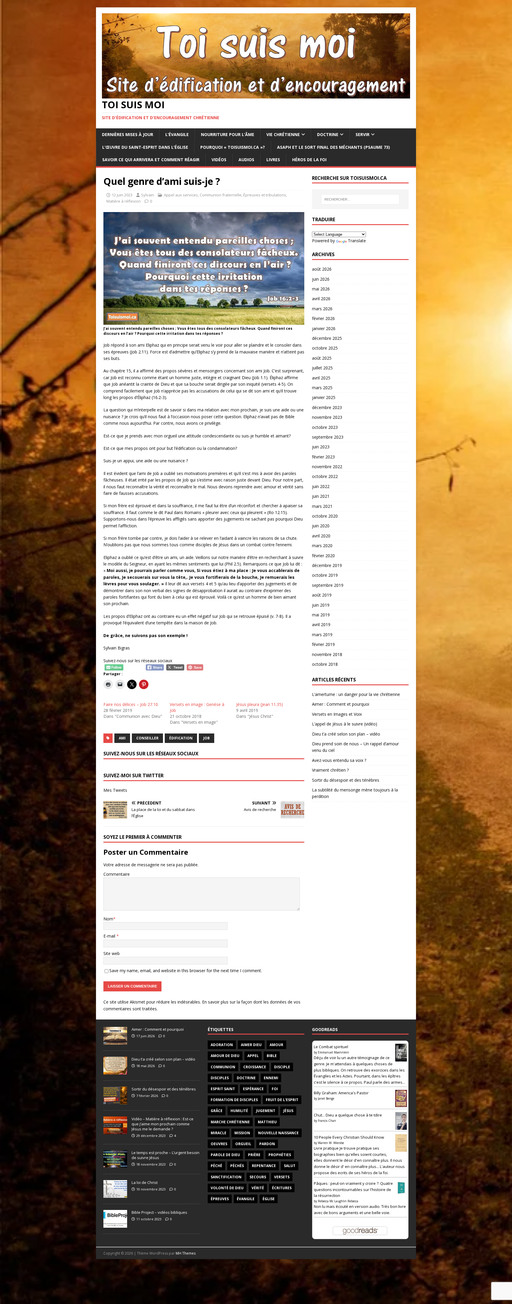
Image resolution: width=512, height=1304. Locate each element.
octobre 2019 (325, 575)
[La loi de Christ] (115, 1195)
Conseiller (147, 738)
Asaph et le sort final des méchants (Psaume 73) (333, 147)
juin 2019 (320, 605)
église (269, 1198)
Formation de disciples (234, 1099)
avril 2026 (321, 298)
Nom (108, 919)
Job (206, 738)
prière (254, 1154)
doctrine (246, 1077)
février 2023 (323, 457)
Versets (281, 1176)
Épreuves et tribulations (264, 195)
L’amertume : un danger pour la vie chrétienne (356, 694)
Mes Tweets (115, 790)
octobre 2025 (325, 348)
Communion (223, 1066)
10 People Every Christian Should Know (349, 1137)
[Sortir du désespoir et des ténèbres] (115, 1101)
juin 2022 (320, 486)
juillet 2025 (322, 368)
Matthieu (267, 1121)
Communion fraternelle (220, 195)
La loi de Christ (145, 1182)
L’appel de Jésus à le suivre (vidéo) (344, 724)
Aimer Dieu (251, 1044)
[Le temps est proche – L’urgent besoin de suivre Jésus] (115, 1165)
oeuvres (219, 1143)
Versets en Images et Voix (337, 714)
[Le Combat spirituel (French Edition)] (401, 1059)
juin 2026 (320, 279)
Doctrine (327, 134)
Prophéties (279, 1154)
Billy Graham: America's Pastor (341, 1092)
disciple (282, 1066)
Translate (357, 240)
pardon (267, 1143)
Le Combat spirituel (331, 1046)
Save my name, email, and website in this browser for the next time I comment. (185, 970)
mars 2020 (322, 545)
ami (122, 738)
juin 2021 (320, 496)
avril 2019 (321, 624)
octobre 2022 (325, 476)
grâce (217, 1110)
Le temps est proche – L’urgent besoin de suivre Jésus (165, 1155)
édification (181, 738)
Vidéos (219, 159)
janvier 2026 (323, 328)
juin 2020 (320, 526)
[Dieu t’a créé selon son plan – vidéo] (115, 1071)
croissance (254, 1066)
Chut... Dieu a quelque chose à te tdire (348, 1115)
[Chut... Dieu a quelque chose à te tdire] (401, 1127)
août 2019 (322, 595)
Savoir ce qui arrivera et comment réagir (150, 159)
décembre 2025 (327, 338)
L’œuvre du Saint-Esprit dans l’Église (145, 147)
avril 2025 (321, 378)
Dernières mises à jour (127, 134)
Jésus (288, 1110)
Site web (111, 953)
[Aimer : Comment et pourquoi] (115, 1041)
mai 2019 (321, 615)
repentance (264, 1165)
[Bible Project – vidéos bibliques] (115, 1224)
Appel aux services (181, 195)
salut (289, 1165)
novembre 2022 (327, 466)
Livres (273, 159)
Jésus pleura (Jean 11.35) (259, 704)
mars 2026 (322, 308)
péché (216, 1165)
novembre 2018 (327, 654)
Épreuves (220, 1198)
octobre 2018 (325, 664)
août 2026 (322, 269)
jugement (265, 1110)
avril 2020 (321, 536)
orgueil (243, 1143)
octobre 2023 (325, 427)
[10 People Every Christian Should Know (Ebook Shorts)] (401, 1148)
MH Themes (186, 1253)
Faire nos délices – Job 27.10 (130, 704)
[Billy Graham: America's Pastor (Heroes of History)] (401, 1103)
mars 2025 (322, 387)
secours (257, 1176)
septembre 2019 (327, 585)
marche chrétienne (230, 1121)
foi (275, 1088)
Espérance (253, 1088)
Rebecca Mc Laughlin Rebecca (338, 1201)
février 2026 (323, 318)
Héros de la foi (309, 159)
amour (276, 1044)
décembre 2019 (327, 565)
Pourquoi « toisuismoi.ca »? (232, 147)
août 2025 (322, 358)
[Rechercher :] (360, 199)
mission (242, 1132)
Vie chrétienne (283, 134)
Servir (362, 134)
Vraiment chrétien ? (330, 770)
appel (253, 1055)
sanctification (226, 1176)
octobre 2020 (325, 516)
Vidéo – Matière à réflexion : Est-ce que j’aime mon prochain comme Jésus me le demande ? (162, 1124)
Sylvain (147, 195)
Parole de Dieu (225, 1154)
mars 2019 (322, 634)
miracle (218, 1132)
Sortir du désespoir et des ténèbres (345, 780)
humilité (239, 1110)
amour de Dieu (225, 1055)
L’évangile (177, 134)
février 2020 (323, 555)
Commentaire (116, 874)
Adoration (222, 1044)
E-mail (109, 936)
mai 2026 (321, 289)
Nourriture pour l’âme (227, 134)
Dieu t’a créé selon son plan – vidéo (346, 734)
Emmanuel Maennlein (333, 1052)
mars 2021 (322, 506)
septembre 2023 (327, 437)
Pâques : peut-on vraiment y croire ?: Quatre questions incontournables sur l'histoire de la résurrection (353, 1189)
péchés (237, 1165)
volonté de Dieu (227, 1187)
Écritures (282, 1187)
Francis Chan (327, 1121)
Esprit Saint (223, 1088)
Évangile (246, 1198)
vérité (258, 1187)
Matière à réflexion (123, 201)
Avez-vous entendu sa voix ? (339, 760)
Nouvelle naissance (278, 1132)
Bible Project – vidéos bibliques (159, 1212)
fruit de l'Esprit (282, 1099)
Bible (272, 1055)
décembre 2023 (327, 407)
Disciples (220, 1077)
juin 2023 (320, 447)
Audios (246, 159)
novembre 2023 (327, 417)
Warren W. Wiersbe (331, 1143)
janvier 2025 (323, 397)
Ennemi (271, 1077)
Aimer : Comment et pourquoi (340, 704)
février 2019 (323, 644)
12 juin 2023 (122, 195)
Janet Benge (326, 1098)
